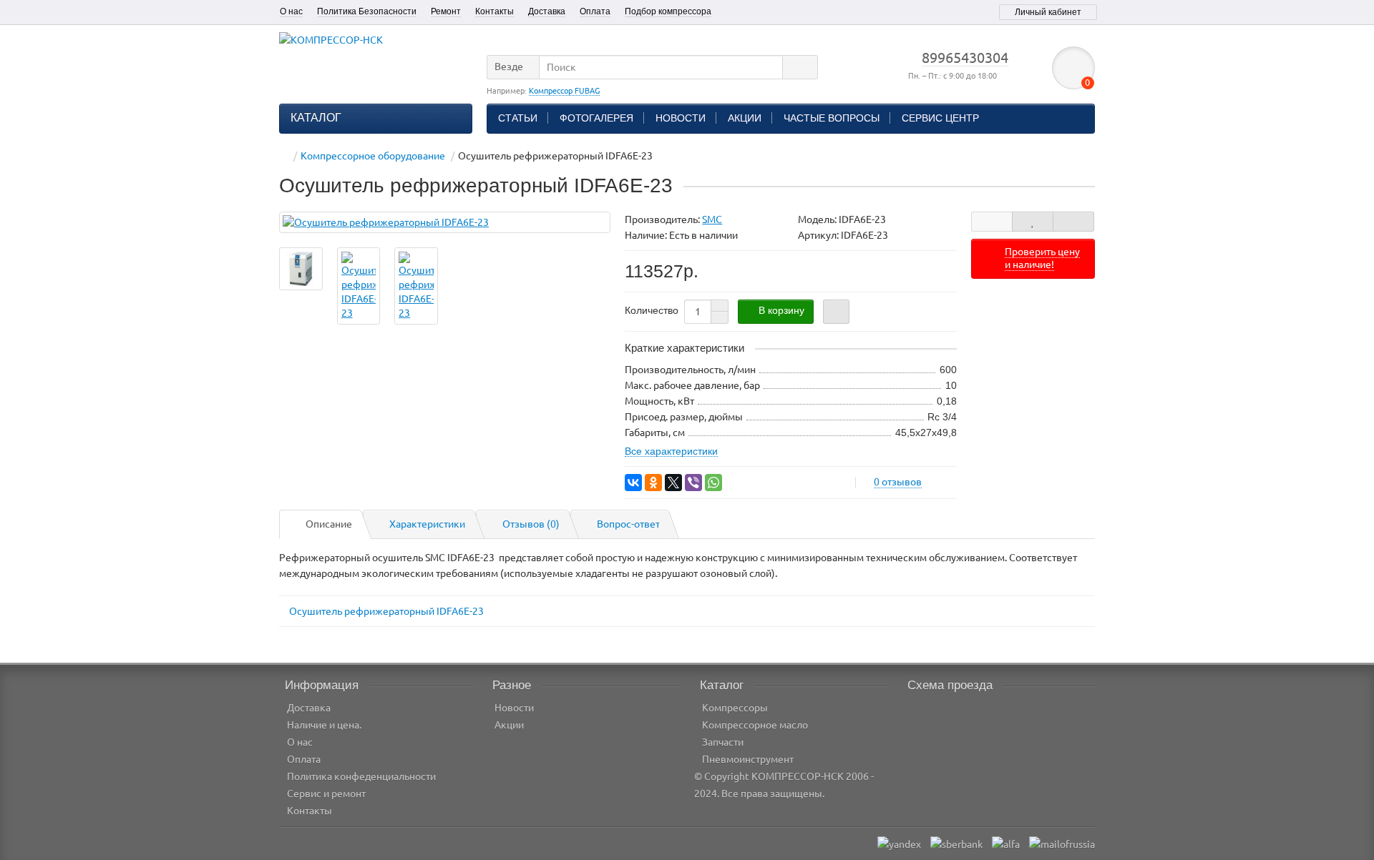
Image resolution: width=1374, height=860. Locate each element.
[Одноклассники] (653, 482)
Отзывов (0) (531, 524)
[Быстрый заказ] (836, 312)
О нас (291, 11)
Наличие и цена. (324, 725)
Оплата (595, 11)
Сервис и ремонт (326, 793)
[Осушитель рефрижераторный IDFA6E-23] (444, 222)
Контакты (494, 11)
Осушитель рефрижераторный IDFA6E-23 (386, 611)
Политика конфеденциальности (361, 776)
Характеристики (427, 524)
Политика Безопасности (366, 11)
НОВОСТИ (681, 118)
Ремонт (446, 11)
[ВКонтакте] (633, 482)
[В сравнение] (1073, 222)
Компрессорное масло (755, 725)
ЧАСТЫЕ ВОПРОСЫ (832, 118)
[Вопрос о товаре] (992, 222)
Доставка (546, 11)
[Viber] (693, 482)
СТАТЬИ (517, 118)
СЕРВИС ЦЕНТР (940, 118)
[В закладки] (1032, 222)
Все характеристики (671, 451)
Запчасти (723, 742)
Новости (514, 707)
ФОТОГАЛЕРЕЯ (596, 118)
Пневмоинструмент (748, 759)
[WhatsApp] (713, 482)
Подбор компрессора (668, 11)
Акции (509, 725)
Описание (329, 524)
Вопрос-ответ (628, 524)
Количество (651, 310)
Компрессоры (735, 707)
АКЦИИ (744, 118)
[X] (673, 482)
